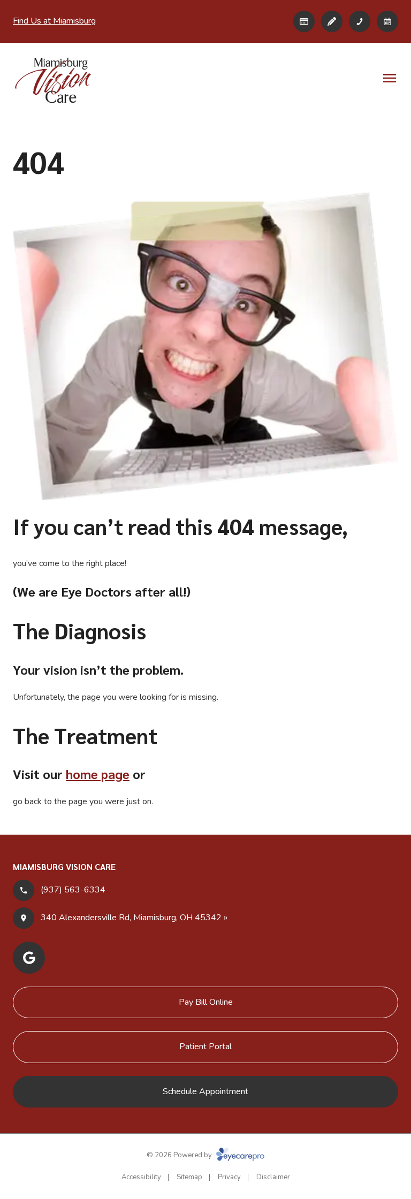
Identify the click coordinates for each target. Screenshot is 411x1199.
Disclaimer (273, 1177)
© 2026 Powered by (180, 1155)
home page (98, 773)
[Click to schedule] (387, 21)
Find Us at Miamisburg (54, 21)
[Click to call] (359, 21)
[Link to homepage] (53, 80)
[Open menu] (389, 78)
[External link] (331, 21)
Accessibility (141, 1177)
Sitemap (189, 1177)
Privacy (229, 1177)
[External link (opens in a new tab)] (304, 21)
